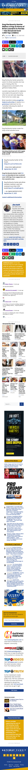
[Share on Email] (9, 49)
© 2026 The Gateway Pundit (14, 762)
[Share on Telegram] (17, 45)
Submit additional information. (12, 197)
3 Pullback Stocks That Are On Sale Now (16, 700)
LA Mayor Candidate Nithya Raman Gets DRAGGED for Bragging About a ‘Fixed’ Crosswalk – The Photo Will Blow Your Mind (14, 519)
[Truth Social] (4, 755)
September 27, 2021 (10, 193)
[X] (11, 755)
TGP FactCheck (18, 684)
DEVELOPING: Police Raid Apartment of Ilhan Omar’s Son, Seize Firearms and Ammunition (14, 530)
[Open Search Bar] (21, 10)
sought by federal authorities (13, 101)
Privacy (22, 765)
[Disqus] (14, 300)
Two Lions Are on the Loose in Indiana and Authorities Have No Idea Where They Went (15, 525)
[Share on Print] (12, 49)
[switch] (26, 10)
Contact (17, 765)
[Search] (22, 404)
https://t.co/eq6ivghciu (15, 188)
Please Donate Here (14, 718)
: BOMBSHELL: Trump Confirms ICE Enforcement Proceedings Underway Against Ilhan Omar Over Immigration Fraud (15, 575)
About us (11, 765)
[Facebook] (14, 755)
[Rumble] (17, 755)
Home (5, 765)
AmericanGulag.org (13, 651)
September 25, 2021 (10, 169)
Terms (10, 766)
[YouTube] (14, 758)
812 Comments (11, 38)
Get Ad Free (16, 766)
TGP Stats (14, 690)
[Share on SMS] (6, 49)
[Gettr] (7, 755)
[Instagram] (23, 755)
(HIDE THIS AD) (17, 20)
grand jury (5, 104)
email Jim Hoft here (15, 237)
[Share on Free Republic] (23, 45)
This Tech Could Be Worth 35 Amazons (16, 709)
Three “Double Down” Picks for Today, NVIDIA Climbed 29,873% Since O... (17, 705)
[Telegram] (20, 755)
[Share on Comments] (3, 49)
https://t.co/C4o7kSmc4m (13, 164)
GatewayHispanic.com (14, 640)
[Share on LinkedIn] (20, 45)
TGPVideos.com (12, 662)
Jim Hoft (16, 205)
